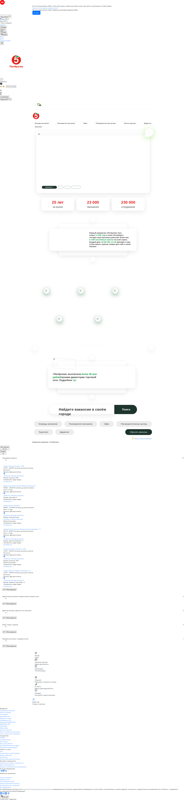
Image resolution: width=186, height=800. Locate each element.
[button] (2, 37)
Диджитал (147, 123)
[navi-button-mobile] (2, 43)
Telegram (76, 187)
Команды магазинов (42, 123)
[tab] (4, 96)
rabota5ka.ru (49, 187)
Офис (85, 123)
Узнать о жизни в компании (143, 438)
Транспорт (38, 127)
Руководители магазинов (66, 123)
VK (61, 187)
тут (74, 380)
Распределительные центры (106, 123)
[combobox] (4, 796)
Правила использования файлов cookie (65, 10)
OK (67, 187)
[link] (3, 32)
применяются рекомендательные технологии (37, 789)
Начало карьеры (130, 123)
